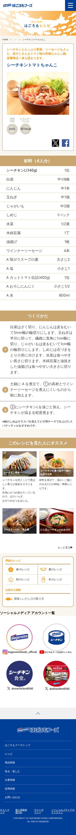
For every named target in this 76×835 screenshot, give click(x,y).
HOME (5, 39)
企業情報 (10, 779)
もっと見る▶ (65, 547)
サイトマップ (4, 811)
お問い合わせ (12, 797)
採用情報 (10, 788)
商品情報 (10, 762)
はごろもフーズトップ (17, 745)
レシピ (8, 753)
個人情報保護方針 (21, 811)
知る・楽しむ (12, 771)
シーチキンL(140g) (21, 170)
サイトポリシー (38, 811)
